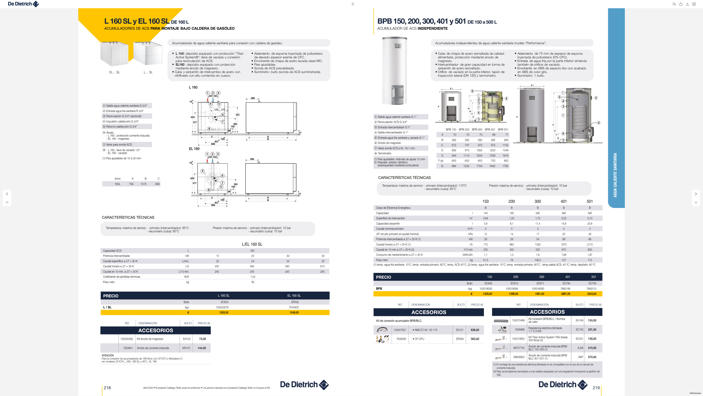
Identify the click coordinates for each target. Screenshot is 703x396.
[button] (352, 4)
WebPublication (695, 393)
